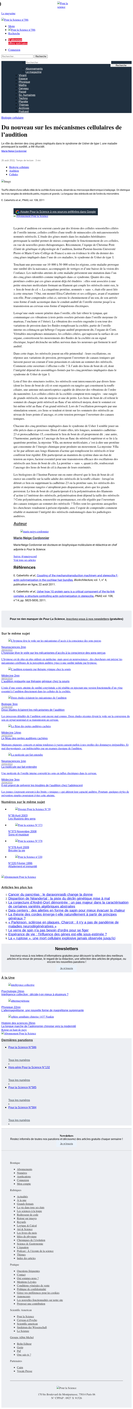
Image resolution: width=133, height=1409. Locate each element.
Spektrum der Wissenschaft (32, 1327)
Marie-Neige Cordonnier (14, 151)
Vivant (22, 75)
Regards (21, 1222)
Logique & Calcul (27, 1225)
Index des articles (26, 1258)
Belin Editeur (24, 1343)
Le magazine (33, 72)
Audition (14, 170)
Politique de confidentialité (31, 1289)
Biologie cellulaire (12, 117)
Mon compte (24, 1183)
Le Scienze (23, 1331)
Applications (24, 1176)
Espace (23, 78)
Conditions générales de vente (33, 1285)
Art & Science (25, 1229)
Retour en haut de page (14, 1029)
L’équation (23, 1247)
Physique (24, 81)
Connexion (14, 49)
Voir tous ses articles (25, 560)
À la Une (8, 977)
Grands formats (25, 1203)
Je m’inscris (66, 968)
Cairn (20, 1367)
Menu (11, 26)
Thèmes (24, 104)
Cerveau (24, 88)
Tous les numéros (19, 1060)
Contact (21, 1274)
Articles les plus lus (17, 887)
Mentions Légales (26, 1282)
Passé (22, 91)
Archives (24, 108)
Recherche (14, 33)
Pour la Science (25, 1316)
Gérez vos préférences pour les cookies (38, 1292)
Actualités (22, 1196)
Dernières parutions (17, 1040)
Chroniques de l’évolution (31, 1240)
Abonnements (34, 68)
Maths (22, 85)
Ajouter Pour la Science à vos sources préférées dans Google (58, 211)
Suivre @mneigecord (25, 556)
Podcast (24, 111)
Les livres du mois (27, 1232)
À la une (21, 1200)
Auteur (20, 523)
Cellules (13, 174)
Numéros (22, 1173)
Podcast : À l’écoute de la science (35, 1251)
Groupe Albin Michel (22, 1337)
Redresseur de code (27, 1214)
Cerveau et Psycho (27, 1320)
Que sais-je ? (24, 1354)
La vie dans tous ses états (30, 1207)
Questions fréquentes (28, 1271)
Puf (19, 1351)
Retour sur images (27, 1218)
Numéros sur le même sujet (23, 802)
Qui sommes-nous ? (28, 1278)
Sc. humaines (27, 95)
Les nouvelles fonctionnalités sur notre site (40, 1300)
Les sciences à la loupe (29, 1211)
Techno (23, 98)
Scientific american (27, 1323)
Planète (23, 101)
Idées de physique (27, 1236)
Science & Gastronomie (30, 1243)
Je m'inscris (66, 1143)
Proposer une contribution (31, 1303)
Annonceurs (23, 1296)
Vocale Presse (24, 1371)
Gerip (20, 1347)
